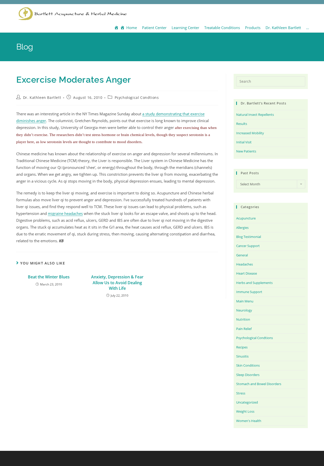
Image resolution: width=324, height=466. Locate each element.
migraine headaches (65, 213)
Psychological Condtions (137, 97)
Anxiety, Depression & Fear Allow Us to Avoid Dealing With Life (117, 282)
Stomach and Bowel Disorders (258, 384)
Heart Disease (246, 273)
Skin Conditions (248, 365)
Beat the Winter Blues (49, 277)
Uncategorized (247, 402)
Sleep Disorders (247, 374)
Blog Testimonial (248, 236)
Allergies (242, 227)
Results (241, 123)
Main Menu (244, 301)
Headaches (244, 264)
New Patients (246, 151)
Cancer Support (248, 245)
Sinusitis (242, 356)
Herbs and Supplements (254, 282)
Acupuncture (246, 218)
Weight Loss (245, 411)
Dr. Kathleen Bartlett (42, 97)
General (242, 255)
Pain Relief (244, 328)
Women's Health (248, 420)
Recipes (242, 347)
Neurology (244, 310)
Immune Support (249, 292)
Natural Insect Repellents (255, 114)
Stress (240, 393)
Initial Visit (244, 142)
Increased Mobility (250, 133)
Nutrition (243, 319)
